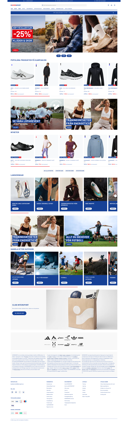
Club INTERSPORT (68, 384)
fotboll (61, 355)
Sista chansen (68, 8)
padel (50, 356)
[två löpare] (22, 263)
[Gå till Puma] (67, 344)
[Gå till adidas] (47, 338)
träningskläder (76, 366)
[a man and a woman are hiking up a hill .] (95, 263)
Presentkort (67, 392)
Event (66, 404)
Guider (52, 8)
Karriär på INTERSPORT (69, 386)
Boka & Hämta (17, 369)
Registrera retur (50, 406)
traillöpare (56, 358)
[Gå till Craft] (74, 344)
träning (67, 367)
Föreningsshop (59, 8)
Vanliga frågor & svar (51, 386)
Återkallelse (49, 388)
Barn (15, 8)
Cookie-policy (49, 396)
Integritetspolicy (50, 392)
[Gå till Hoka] (80, 338)
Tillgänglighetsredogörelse (70, 402)
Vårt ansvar (67, 388)
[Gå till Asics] (60, 338)
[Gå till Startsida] (16, 5)
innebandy (68, 355)
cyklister (49, 358)
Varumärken (30, 8)
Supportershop (38, 8)
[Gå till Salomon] (60, 344)
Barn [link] (69, 55)
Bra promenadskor (104, 390)
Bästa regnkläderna (104, 386)
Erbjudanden (46, 8)
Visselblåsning (50, 400)
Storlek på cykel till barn (105, 392)
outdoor (74, 367)
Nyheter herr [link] (70, 170)
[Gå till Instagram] (12, 392)
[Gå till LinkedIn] (24, 392)
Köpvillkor (49, 390)
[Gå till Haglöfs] (54, 344)
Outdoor (84, 388)
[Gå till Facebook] (20, 392)
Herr (19, 8)
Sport (23, 8)
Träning (84, 384)
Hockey (83, 392)
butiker (26, 356)
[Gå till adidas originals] (74, 338)
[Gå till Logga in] (111, 5)
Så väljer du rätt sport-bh (105, 388)
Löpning (84, 386)
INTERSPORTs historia (69, 398)
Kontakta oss (49, 384)
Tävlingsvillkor (50, 398)
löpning (64, 367)
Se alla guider (103, 394)
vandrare (61, 358)
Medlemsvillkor (50, 394)
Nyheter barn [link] (80, 170)
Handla (15, 208)
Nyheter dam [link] (59, 170)
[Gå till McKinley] (54, 338)
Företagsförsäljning (69, 396)
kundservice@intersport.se (17, 384)
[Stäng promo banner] (113, 13)
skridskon (89, 367)
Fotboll (83, 390)
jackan (108, 367)
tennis (54, 356)
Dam (12, 8)
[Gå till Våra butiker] (108, 5)
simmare (65, 358)
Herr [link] (63, 55)
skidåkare (75, 356)
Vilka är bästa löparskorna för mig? (107, 384)
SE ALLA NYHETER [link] (48, 170)
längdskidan (112, 366)
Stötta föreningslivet (69, 394)
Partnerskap (67, 400)
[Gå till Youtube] (16, 392)
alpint (48, 369)
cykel (87, 369)
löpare (52, 358)
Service (66, 390)
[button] (115, 80)
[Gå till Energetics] (67, 338)
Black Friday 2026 (86, 396)
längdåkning (54, 369)
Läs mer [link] (15, 127)
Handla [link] (15, 50)
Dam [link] (58, 55)
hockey (64, 355)
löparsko (83, 369)
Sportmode (84, 394)
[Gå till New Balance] (80, 344)
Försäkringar (49, 402)
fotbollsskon (93, 369)
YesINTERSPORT (50, 404)
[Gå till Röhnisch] (47, 344)
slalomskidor (94, 367)
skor (48, 367)
